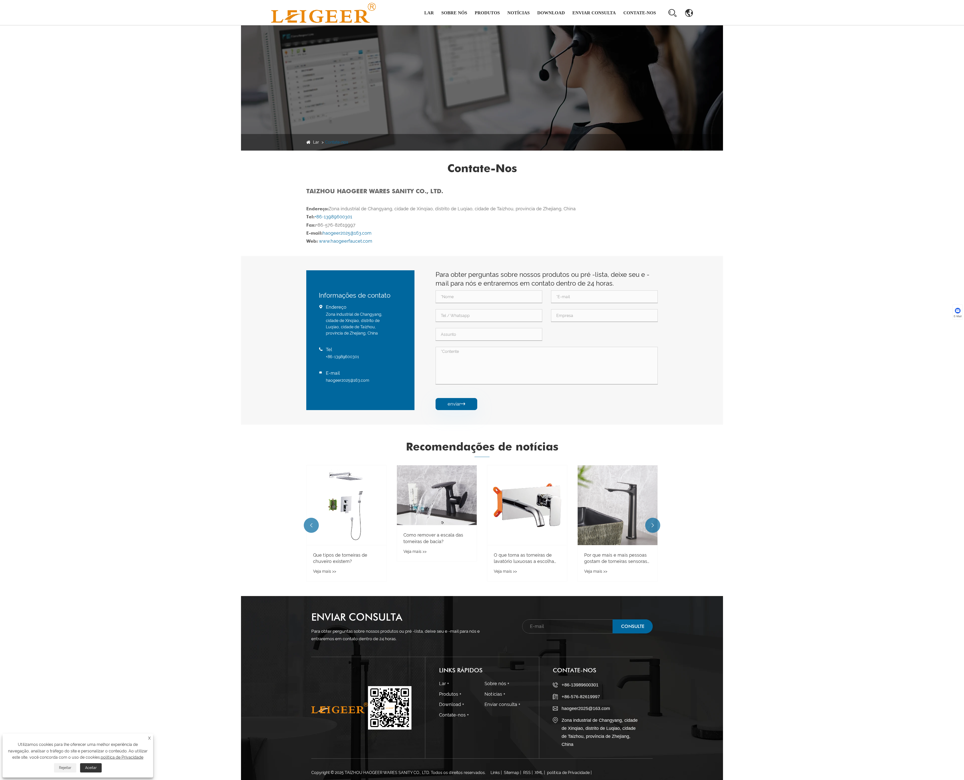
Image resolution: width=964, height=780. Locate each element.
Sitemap (511, 772)
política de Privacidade (568, 772)
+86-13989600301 (333, 216)
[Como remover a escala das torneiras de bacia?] (346, 495)
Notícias (518, 12)
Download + (451, 704)
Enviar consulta (594, 12)
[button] (311, 525)
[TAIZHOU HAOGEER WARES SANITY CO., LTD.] (323, 13)
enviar (456, 404)
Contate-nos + (454, 715)
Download (551, 12)
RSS (527, 772)
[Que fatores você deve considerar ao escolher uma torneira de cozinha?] (617, 505)
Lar (429, 12)
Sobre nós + (497, 683)
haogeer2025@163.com (347, 233)
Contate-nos (639, 12)
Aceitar (91, 768)
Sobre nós (454, 12)
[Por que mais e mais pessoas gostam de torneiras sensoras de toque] (527, 505)
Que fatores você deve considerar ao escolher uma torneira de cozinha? (614, 558)
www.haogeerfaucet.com (345, 241)
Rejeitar (65, 768)
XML (539, 772)
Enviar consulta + (502, 704)
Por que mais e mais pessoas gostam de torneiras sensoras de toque (525, 558)
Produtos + (450, 694)
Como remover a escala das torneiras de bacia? (343, 538)
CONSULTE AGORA (632, 628)
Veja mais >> (324, 551)
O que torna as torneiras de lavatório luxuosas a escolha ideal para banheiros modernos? (433, 558)
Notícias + (495, 694)
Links (495, 772)
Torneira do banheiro (486, 24)
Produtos (487, 12)
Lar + (444, 683)
